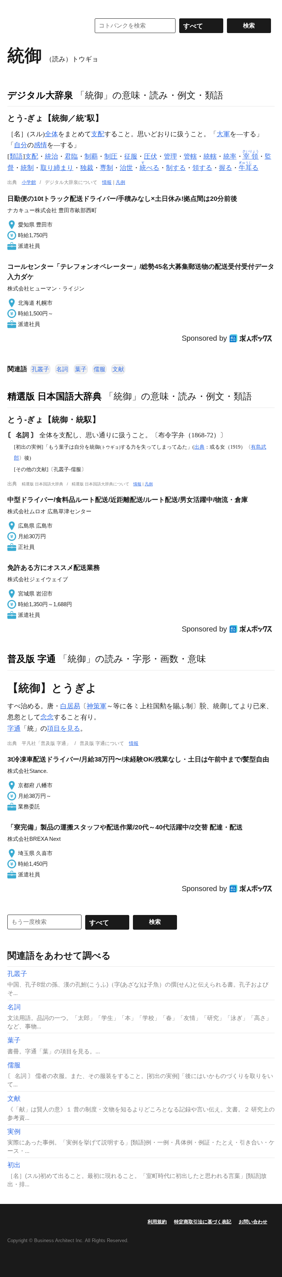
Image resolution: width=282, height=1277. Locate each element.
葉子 (81, 369)
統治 (51, 156)
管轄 (190, 156)
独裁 (86, 167)
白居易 (70, 706)
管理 (170, 156)
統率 (229, 156)
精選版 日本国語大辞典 (54, 396)
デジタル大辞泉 (40, 95)
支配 (97, 134)
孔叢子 (40, 369)
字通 (14, 728)
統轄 (210, 156)
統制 (27, 167)
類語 (16, 156)
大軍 (223, 134)
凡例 (120, 182)
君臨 (71, 156)
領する (202, 167)
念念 (47, 717)
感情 (40, 145)
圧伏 (150, 156)
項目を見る (63, 728)
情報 (107, 182)
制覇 (91, 156)
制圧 (111, 156)
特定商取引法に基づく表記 (202, 1221)
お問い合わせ (253, 1221)
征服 (130, 156)
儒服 (99, 369)
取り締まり (56, 167)
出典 (199, 447)
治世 (126, 167)
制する (176, 167)
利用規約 (157, 1221)
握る (225, 167)
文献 (118, 369)
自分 (20, 145)
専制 (106, 167)
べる (149, 167)
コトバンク (43, 25)
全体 (51, 134)
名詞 (62, 369)
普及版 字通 (31, 659)
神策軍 (96, 706)
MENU (14, 7)
